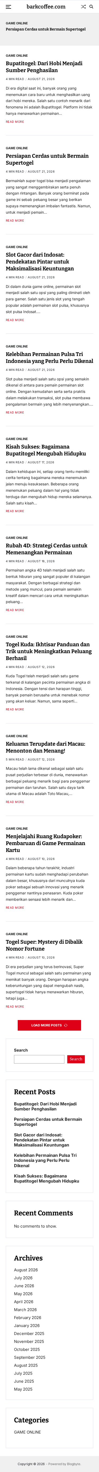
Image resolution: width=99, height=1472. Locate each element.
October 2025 (27, 1349)
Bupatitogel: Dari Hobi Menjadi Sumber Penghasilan (44, 66)
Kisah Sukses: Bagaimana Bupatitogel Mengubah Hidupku (46, 450)
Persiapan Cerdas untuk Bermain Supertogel (46, 29)
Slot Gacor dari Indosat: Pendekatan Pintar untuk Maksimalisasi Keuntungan (40, 262)
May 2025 (23, 1389)
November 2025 (29, 1341)
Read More (15, 121)
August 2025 (26, 1365)
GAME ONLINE (17, 23)
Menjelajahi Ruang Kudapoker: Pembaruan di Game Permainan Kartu (45, 843)
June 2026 (24, 1285)
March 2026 (25, 1309)
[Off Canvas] (8, 7)
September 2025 (29, 1357)
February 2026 (27, 1317)
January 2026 (27, 1325)
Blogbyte (73, 1464)
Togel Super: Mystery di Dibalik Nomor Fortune (44, 945)
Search (21, 1050)
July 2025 (23, 1373)
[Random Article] (83, 6)
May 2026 (23, 1293)
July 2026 (23, 1277)
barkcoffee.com (46, 6)
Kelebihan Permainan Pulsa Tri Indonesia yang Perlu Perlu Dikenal (49, 357)
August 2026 (26, 1269)
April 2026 (23, 1301)
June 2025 (24, 1381)
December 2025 (29, 1333)
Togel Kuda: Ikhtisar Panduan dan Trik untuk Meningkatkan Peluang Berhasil (49, 651)
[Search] (91, 6)
